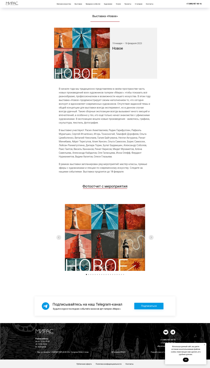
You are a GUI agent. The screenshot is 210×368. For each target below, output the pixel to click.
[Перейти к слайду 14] (114, 274)
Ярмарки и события (93, 4)
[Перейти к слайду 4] (92, 274)
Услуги (118, 4)
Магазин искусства (64, 4)
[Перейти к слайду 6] (97, 274)
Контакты (149, 4)
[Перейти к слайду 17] (121, 274)
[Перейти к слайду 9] (103, 274)
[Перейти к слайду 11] (108, 274)
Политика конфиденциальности (109, 364)
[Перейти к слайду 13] (112, 274)
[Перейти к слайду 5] (95, 274)
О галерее (138, 4)
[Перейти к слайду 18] (123, 274)
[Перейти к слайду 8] (101, 274)
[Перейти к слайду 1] (86, 274)
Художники (108, 4)
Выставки (78, 4)
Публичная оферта (84, 364)
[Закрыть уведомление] (204, 344)
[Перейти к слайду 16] (119, 274)
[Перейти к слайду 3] (90, 274)
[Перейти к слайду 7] (99, 274)
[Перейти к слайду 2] (88, 274)
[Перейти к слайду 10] (106, 274)
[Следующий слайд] (151, 237)
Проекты (127, 4)
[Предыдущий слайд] (58, 237)
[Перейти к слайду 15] (117, 274)
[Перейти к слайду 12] (110, 274)
